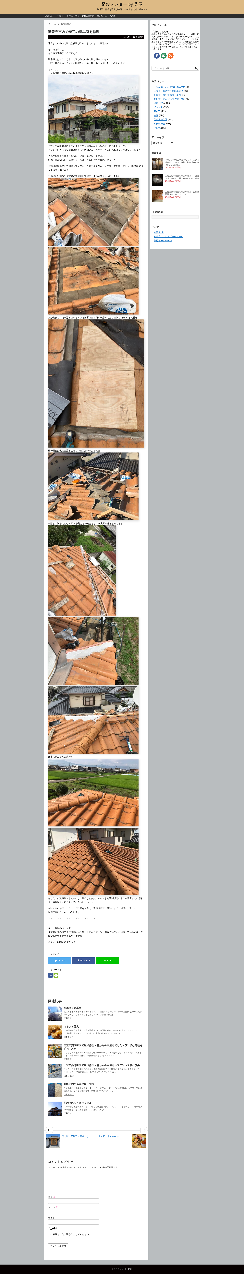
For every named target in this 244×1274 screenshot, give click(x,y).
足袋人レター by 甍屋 (122, 4)
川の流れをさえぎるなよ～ (79, 1102)
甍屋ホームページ (163, 240)
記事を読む (69, 1018)
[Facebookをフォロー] (50, 975)
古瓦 (77, 16)
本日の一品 (102, 16)
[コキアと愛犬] (55, 1032)
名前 (51, 1197)
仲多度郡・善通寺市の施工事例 (169, 87)
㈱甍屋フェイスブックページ (168, 236)
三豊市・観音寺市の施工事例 (168, 91)
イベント (60, 16)
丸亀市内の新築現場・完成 (79, 1084)
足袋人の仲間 (88, 16)
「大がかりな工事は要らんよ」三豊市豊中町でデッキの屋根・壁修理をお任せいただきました (182, 162)
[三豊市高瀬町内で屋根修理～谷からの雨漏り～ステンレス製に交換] (55, 1071)
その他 (112, 16)
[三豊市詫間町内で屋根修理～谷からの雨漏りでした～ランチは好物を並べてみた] (55, 1051)
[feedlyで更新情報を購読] (56, 975)
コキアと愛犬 (71, 1026)
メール (53, 1207)
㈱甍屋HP (159, 232)
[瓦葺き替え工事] (55, 1014)
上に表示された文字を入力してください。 (69, 1234)
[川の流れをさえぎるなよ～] (55, 1109)
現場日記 (49, 16)
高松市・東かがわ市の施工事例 (169, 99)
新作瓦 (70, 16)
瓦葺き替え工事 (72, 1007)
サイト (51, 1218)
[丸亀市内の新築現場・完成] (55, 1090)
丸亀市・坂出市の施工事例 (167, 95)
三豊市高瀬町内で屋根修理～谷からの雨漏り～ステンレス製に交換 (102, 1065)
